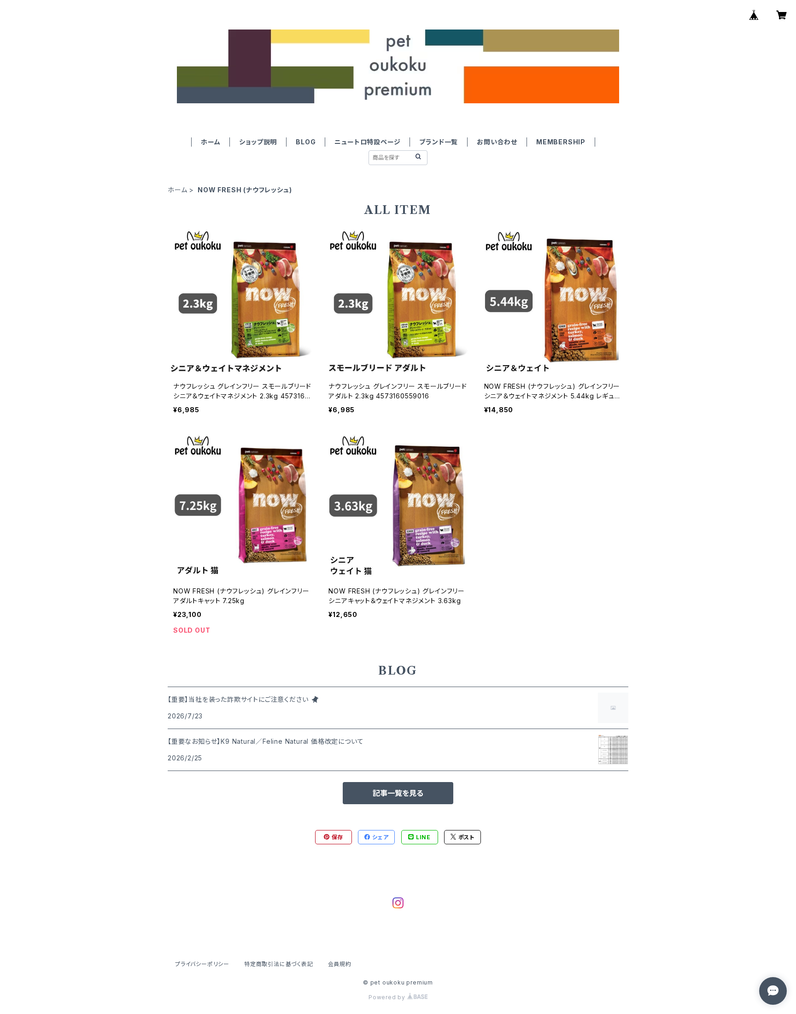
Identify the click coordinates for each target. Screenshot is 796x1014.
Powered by (388, 997)
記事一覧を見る (398, 793)
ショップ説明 (258, 142)
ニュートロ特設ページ (367, 142)
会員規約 (339, 964)
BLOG (306, 142)
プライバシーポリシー (202, 964)
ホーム (210, 142)
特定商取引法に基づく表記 (278, 964)
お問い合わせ (497, 142)
